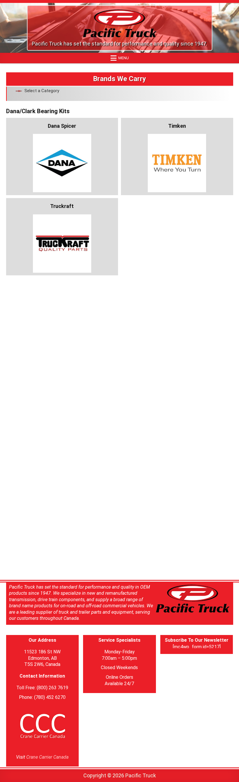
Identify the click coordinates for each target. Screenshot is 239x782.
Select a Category (41, 90)
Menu (123, 58)
